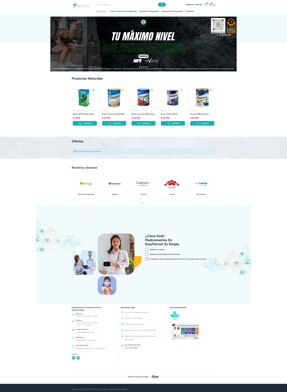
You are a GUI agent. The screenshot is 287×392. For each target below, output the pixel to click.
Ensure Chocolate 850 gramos (143, 83)
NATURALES (105, 80)
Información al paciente (134, 287)
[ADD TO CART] (85, 92)
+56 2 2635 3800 (131, 317)
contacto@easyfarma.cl (85, 301)
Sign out (198, 5)
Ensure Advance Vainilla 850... (113, 83)
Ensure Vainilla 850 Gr (169, 83)
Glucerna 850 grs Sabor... (200, 83)
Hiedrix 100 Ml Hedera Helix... (84, 83)
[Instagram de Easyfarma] (78, 327)
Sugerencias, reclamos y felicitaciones (90, 317)
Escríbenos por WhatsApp (86, 309)
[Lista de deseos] (93, 59)
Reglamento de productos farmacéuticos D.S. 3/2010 (140, 307)
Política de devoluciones (134, 293)
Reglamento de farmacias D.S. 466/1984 (140, 299)
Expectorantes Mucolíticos (83, 80)
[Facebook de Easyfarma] (73, 327)
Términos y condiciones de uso (137, 281)
